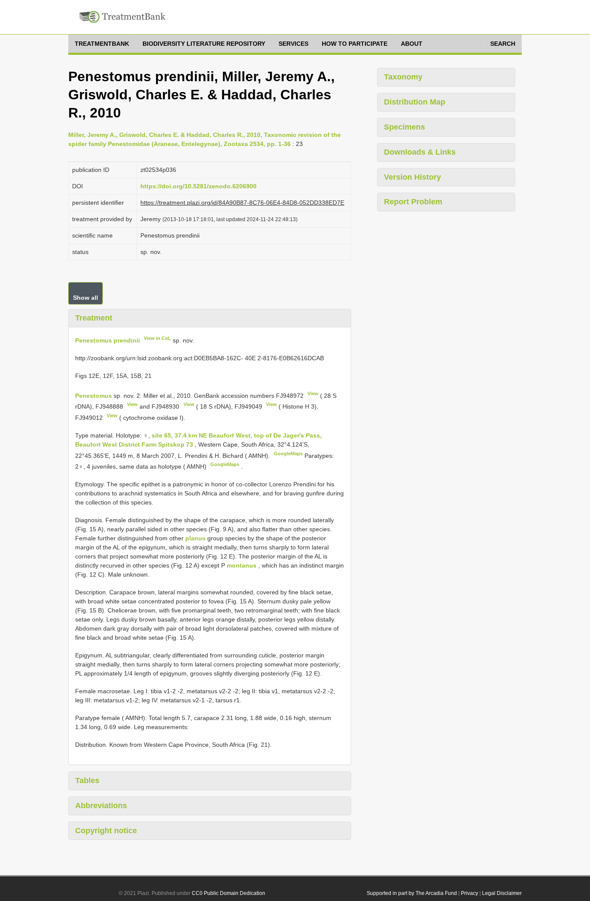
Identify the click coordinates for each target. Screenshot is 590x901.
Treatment (93, 318)
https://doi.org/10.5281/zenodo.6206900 (198, 186)
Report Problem (413, 201)
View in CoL (157, 338)
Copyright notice (106, 830)
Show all (85, 297)
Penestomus (93, 395)
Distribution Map (414, 102)
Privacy (469, 893)
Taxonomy (403, 77)
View (313, 393)
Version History (412, 177)
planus (195, 538)
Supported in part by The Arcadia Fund (412, 893)
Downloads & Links (420, 152)
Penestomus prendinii (107, 340)
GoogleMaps (288, 453)
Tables (87, 780)
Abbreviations (101, 805)
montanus (242, 565)
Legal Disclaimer (502, 893)
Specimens (404, 127)
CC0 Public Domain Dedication (228, 893)
